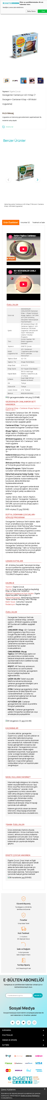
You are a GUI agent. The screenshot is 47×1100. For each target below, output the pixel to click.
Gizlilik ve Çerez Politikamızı (30, 1096)
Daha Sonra (31, 11)
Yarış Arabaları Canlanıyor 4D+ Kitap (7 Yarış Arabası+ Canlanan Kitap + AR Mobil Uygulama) (22, 205)
